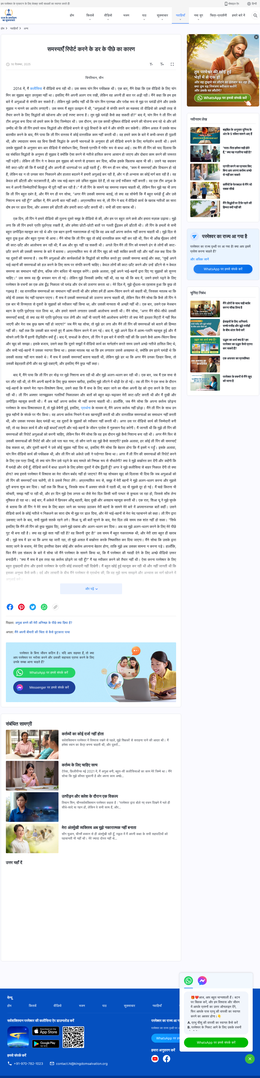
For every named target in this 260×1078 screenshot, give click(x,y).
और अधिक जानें (199, 259)
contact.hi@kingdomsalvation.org (82, 1064)
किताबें (90, 15)
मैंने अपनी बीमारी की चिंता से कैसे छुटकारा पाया (42, 632)
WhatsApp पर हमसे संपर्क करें (223, 269)
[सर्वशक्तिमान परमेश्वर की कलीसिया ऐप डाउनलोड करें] (18, 1037)
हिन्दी (254, 3)
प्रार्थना (86, 408)
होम (72, 15)
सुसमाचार (162, 15)
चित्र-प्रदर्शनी (218, 15)
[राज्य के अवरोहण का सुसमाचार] (12, 15)
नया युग (198, 15)
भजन (126, 15)
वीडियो (108, 15)
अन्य (26, 28)
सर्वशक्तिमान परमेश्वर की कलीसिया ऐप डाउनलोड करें (40, 1020)
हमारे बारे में (238, 15)
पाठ (144, 15)
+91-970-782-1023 (28, 1064)
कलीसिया (36, 88)
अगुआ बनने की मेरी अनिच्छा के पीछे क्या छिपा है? (43, 623)
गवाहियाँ (180, 15)
